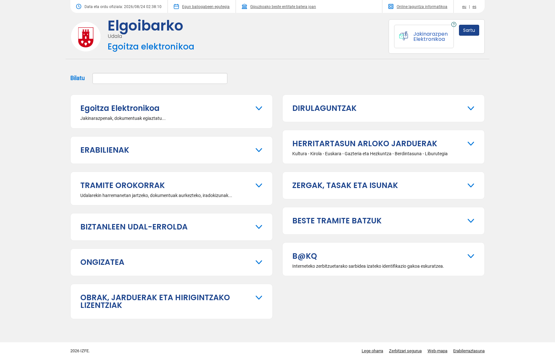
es (474, 6)
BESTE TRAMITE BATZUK (337, 220)
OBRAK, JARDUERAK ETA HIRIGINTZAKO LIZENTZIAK (155, 301)
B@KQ (304, 256)
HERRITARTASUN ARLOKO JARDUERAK (364, 143)
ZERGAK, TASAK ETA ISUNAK (345, 185)
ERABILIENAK (104, 150)
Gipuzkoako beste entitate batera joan (283, 6)
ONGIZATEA (102, 262)
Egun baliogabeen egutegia (206, 6)
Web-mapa (437, 350)
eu (464, 6)
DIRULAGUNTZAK (324, 108)
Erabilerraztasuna (469, 350)
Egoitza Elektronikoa (120, 108)
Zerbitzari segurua (405, 350)
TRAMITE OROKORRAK (122, 185)
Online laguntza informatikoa (422, 6)
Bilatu (78, 78)
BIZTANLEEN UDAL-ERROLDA (134, 226)
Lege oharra (372, 350)
